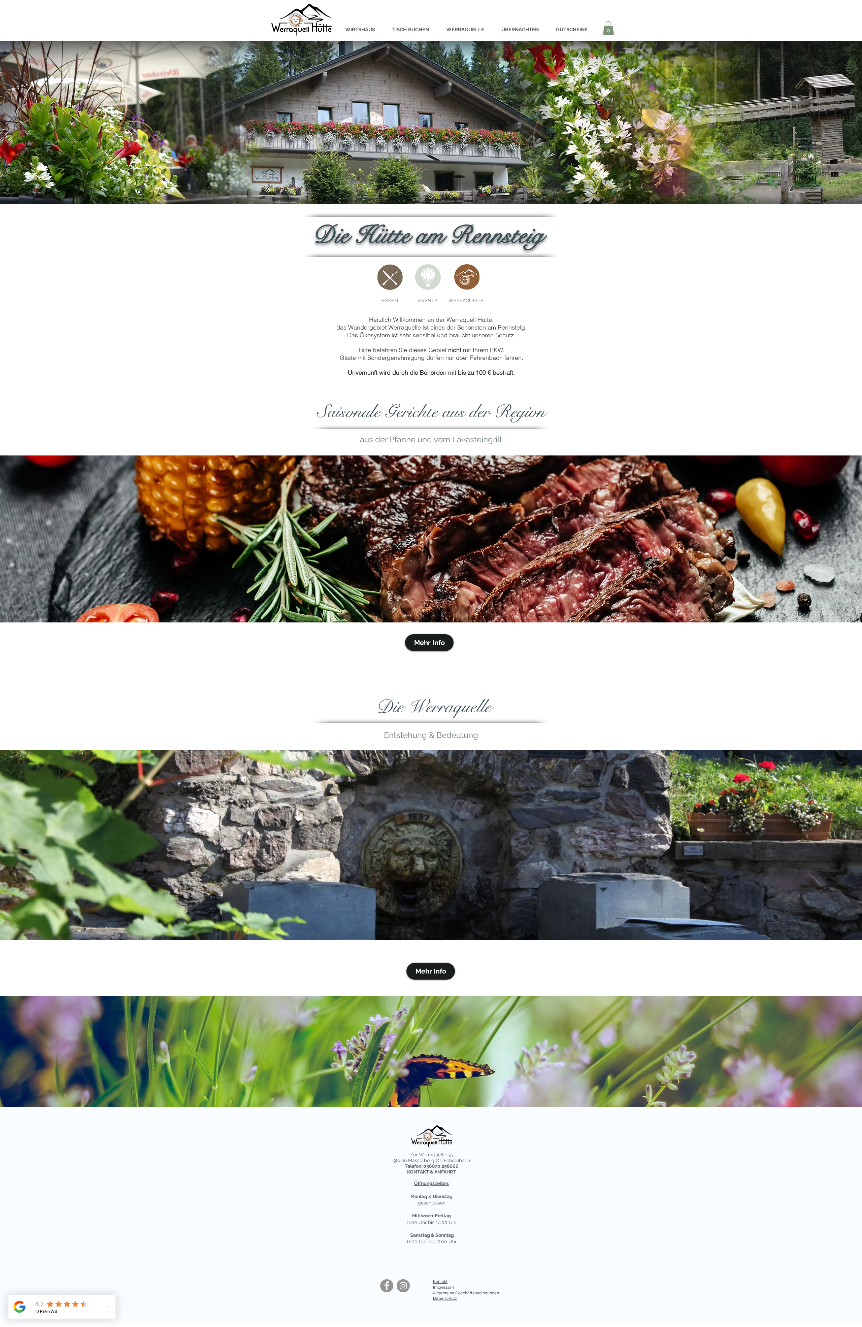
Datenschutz (445, 1298)
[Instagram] (403, 1285)
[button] (608, 28)
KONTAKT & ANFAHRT (431, 1172)
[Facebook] (386, 1285)
